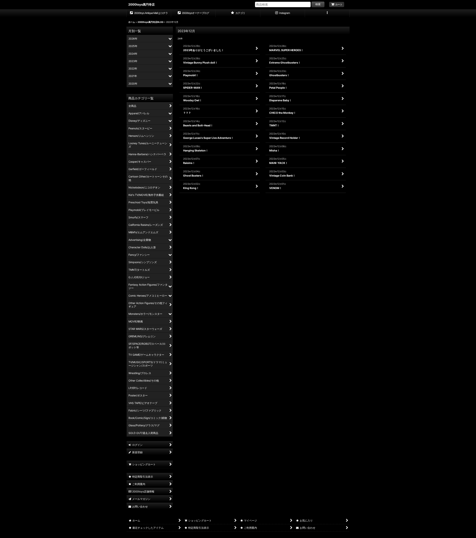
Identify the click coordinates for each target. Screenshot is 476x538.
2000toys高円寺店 (141, 4)
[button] (327, 13)
